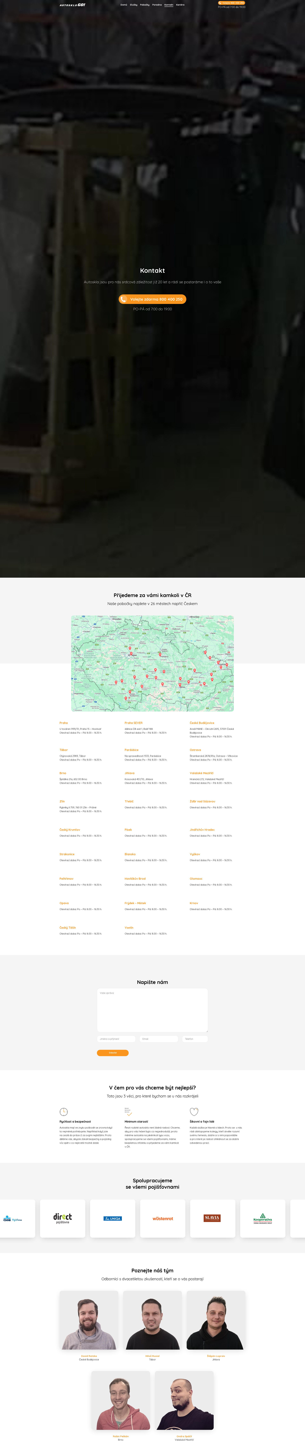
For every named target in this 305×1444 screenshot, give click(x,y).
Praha (64, 723)
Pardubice (132, 750)
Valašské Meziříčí (201, 773)
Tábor (64, 750)
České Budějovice (202, 723)
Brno (63, 773)
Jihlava (129, 773)
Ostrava (195, 750)
